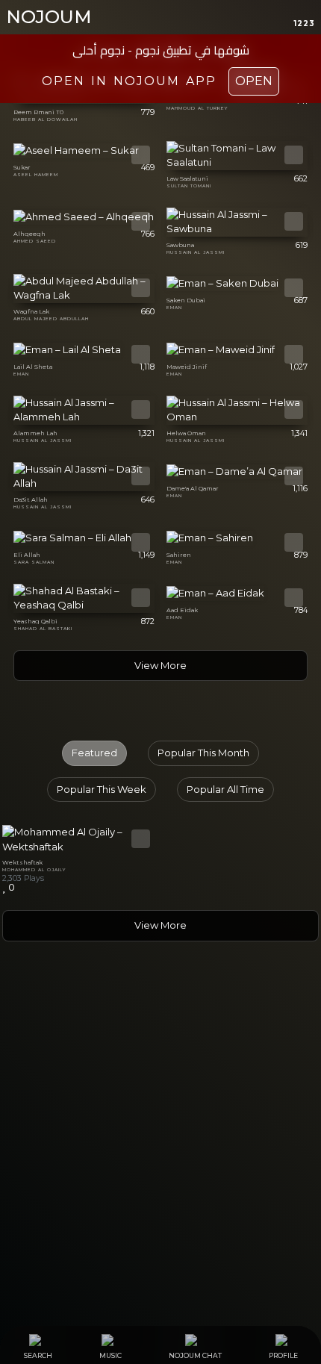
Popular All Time (225, 789)
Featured (94, 753)
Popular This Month (203, 753)
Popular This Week (101, 789)
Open (253, 81)
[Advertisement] (160, 1155)
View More (160, 665)
